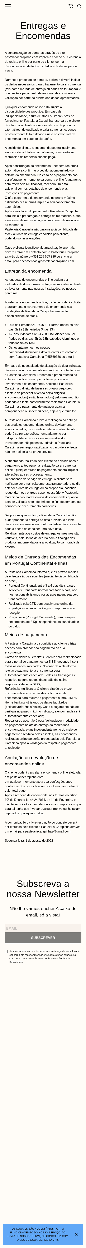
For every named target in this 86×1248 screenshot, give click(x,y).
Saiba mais (51, 1239)
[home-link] (43, 3)
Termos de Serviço (45, 958)
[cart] (71, 6)
